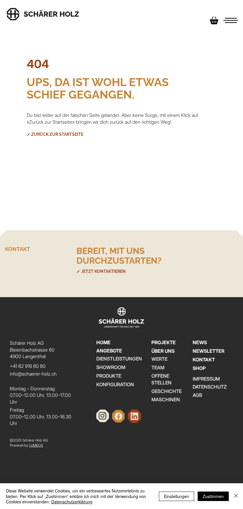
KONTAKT (204, 360)
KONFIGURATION (115, 384)
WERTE (159, 359)
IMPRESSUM (206, 379)
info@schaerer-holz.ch (33, 374)
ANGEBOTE (109, 351)
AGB (197, 395)
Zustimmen (213, 496)
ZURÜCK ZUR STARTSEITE (57, 134)
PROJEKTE (163, 342)
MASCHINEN (165, 399)
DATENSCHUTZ (210, 387)
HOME (103, 342)
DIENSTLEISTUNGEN (119, 359)
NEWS (200, 342)
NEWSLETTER (208, 351)
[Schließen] (235, 496)
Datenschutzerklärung (71, 502)
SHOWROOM (110, 367)
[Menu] (230, 20)
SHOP (199, 368)
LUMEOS (36, 445)
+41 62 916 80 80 (28, 366)
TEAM (157, 368)
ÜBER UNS (163, 351)
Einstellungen (176, 496)
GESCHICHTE (166, 391)
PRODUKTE (108, 376)
